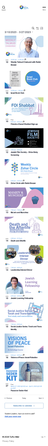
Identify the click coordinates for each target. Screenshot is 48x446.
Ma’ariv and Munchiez (19, 212)
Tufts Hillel (14, 437)
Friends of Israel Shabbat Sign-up (24, 124)
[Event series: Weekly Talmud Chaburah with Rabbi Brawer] (25, 60)
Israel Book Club (17, 93)
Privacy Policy (8, 441)
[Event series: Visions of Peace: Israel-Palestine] (23, 355)
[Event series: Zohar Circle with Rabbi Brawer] (23, 181)
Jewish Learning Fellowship (22, 298)
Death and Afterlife (18, 240)
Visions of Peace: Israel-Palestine (24, 357)
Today (24, 398)
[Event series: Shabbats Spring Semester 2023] (23, 122)
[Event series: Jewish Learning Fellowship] (23, 296)
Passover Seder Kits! (19, 390)
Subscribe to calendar (22, 405)
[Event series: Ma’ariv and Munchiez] (23, 210)
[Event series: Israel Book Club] (24, 90)
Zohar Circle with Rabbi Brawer (23, 183)
